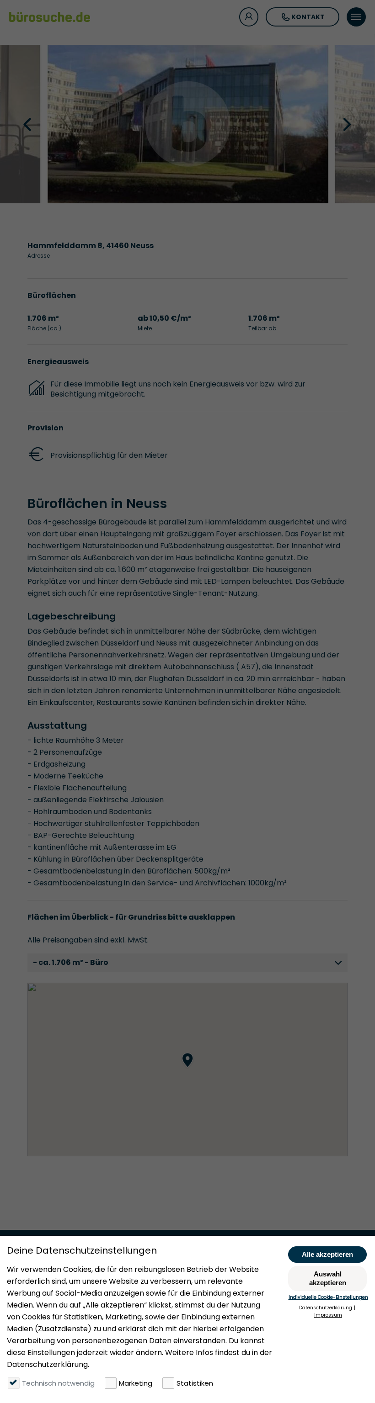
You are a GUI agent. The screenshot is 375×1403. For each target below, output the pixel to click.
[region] (187, 1069)
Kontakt (308, 16)
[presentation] (28, 123)
